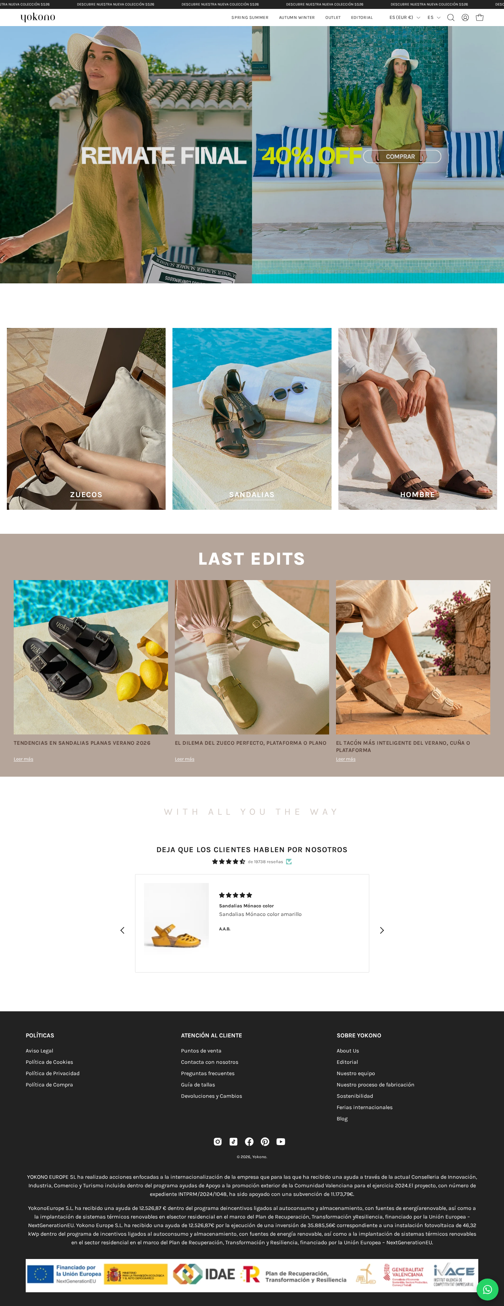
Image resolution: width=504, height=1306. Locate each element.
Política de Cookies (49, 1062)
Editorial (347, 1062)
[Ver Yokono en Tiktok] (233, 1142)
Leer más (23, 759)
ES (430, 17)
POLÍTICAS (40, 1035)
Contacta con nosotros (209, 1062)
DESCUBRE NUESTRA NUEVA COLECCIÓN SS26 (115, 4)
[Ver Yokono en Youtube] (281, 1142)
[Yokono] (41, 18)
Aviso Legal (39, 1050)
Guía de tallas (198, 1084)
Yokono (259, 1156)
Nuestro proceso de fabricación (376, 1084)
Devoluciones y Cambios (211, 1096)
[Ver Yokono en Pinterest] (265, 1142)
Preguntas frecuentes (208, 1073)
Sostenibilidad (355, 1096)
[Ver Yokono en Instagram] (218, 1142)
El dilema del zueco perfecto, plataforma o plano (250, 743)
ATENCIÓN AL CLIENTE (211, 1035)
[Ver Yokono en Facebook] (249, 1142)
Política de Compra (49, 1084)
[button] (297, 17)
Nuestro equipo (356, 1073)
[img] (228, 861)
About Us (348, 1050)
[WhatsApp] (488, 1290)
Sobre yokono (359, 1035)
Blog (342, 1118)
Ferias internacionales (365, 1107)
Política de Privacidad (53, 1073)
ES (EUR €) (401, 17)
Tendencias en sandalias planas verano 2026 (82, 743)
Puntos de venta (201, 1050)
